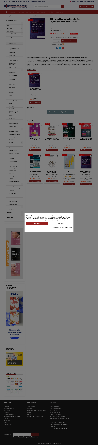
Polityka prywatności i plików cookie (63, 227)
